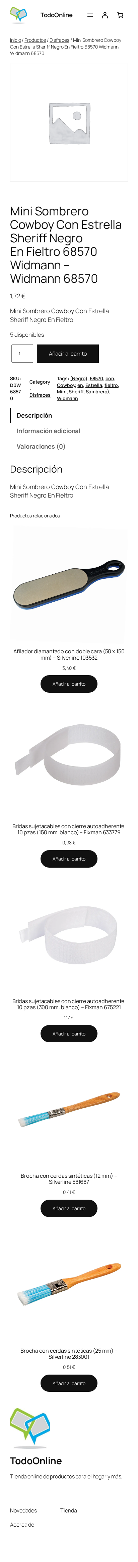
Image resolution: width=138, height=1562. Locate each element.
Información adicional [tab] (48, 430)
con (110, 378)
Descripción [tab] (34, 415)
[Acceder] (105, 15)
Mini (62, 391)
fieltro (111, 385)
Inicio (15, 40)
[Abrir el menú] (90, 15)
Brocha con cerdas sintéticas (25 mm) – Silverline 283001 (69, 1354)
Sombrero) (97, 391)
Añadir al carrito (68, 353)
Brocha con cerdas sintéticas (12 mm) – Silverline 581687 (69, 1179)
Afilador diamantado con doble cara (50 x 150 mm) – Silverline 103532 (69, 654)
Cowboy (66, 385)
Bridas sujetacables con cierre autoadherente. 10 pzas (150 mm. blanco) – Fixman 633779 (69, 829)
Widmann (67, 398)
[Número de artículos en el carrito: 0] (120, 15)
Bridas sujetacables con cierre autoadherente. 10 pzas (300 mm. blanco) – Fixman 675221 (69, 1004)
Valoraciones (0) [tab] (41, 446)
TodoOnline (56, 14)
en (80, 385)
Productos (35, 40)
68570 (97, 378)
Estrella (93, 385)
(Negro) (78, 378)
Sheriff (76, 391)
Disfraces (59, 40)
